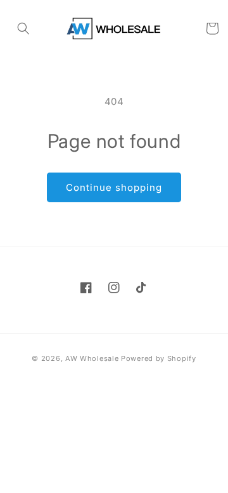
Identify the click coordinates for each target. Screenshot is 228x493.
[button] (23, 28)
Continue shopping (114, 187)
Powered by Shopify (158, 358)
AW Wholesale (91, 358)
